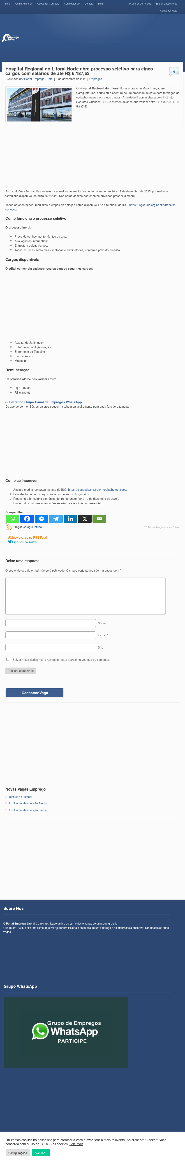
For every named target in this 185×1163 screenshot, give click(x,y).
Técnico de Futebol (20, 797)
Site (100, 647)
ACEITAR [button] (41, 1153)
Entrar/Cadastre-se (166, 3)
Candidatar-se (72, 3)
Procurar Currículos (140, 3)
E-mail (103, 635)
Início (7, 3)
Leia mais (76, 1144)
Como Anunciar (23, 3)
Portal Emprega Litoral (38, 79)
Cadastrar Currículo (48, 3)
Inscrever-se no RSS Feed (29, 537)
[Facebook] (27, 519)
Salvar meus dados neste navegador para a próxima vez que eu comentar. (61, 659)
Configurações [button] (17, 1153)
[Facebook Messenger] (41, 519)
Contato (89, 3)
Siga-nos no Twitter (24, 542)
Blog (100, 3)
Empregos (95, 79)
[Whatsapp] (12, 519)
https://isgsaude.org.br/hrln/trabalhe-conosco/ (97, 489)
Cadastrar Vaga (168, 10)
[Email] (99, 519)
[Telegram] (56, 519)
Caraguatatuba (32, 527)
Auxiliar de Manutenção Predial (28, 803)
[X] (85, 519)
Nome (103, 623)
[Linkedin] (70, 519)
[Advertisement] (101, 38)
